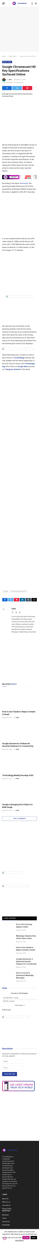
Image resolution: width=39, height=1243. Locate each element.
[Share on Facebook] (7, 88)
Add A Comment (19, 818)
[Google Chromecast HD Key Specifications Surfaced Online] (19, 96)
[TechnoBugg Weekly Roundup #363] (19, 762)
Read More (19, 1241)
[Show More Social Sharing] (35, 88)
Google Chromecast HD (19, 591)
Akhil (10, 79)
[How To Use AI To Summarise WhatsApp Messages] (8, 976)
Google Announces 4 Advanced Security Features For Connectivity (26, 961)
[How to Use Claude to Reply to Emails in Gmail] (19, 699)
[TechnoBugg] (19, 3)
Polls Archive (6, 1010)
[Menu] (3, 3)
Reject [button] (34, 1237)
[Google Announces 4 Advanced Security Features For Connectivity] (19, 731)
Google (5, 591)
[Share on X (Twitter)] (17, 88)
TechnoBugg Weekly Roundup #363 (17, 775)
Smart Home (7, 62)
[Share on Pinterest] (27, 88)
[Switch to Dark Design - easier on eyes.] (32, 3)
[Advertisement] (19, 29)
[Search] (36, 3)
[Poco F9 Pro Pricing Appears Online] (8, 927)
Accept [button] (26, 1237)
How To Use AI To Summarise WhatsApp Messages (25, 975)
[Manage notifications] (4, 1238)
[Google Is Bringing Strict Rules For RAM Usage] (19, 792)
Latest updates (10, 918)
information (24, 183)
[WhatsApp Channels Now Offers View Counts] (8, 939)
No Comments (8, 82)
